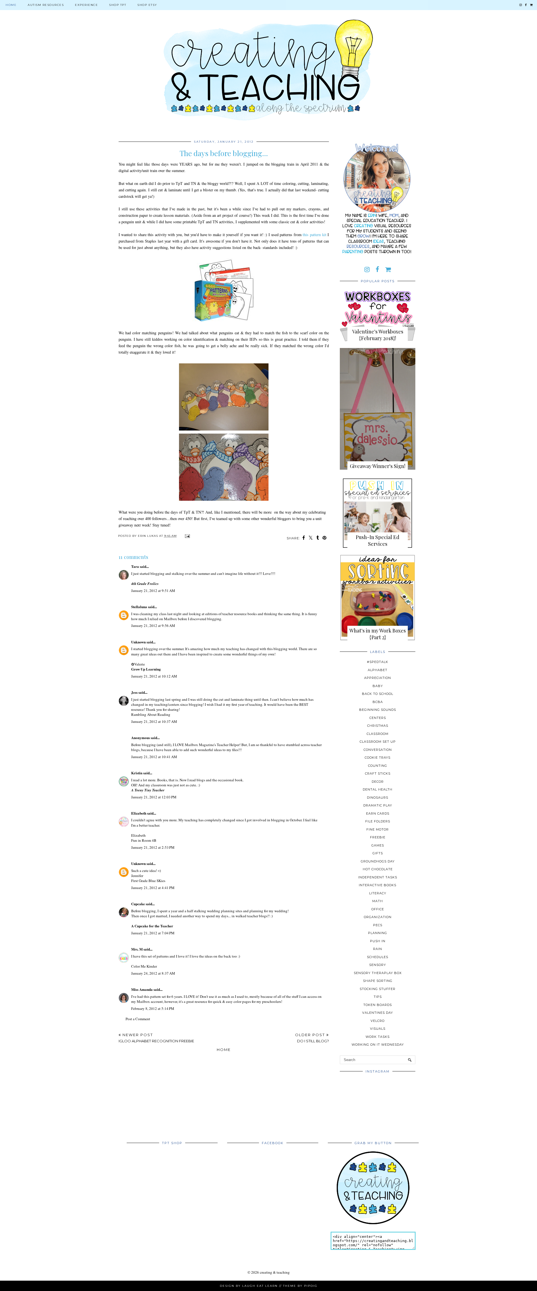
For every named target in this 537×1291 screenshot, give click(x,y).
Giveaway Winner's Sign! (377, 466)
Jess (134, 692)
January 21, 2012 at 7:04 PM (153, 932)
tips (378, 997)
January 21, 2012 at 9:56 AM (153, 625)
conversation (378, 750)
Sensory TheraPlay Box (378, 973)
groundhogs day (378, 861)
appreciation (377, 678)
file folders (377, 821)
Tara (135, 566)
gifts (378, 853)
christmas (377, 726)
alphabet (377, 670)
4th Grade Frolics (145, 583)
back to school (377, 694)
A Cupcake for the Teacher (152, 925)
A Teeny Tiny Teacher (147, 790)
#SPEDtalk (377, 662)
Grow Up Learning (146, 669)
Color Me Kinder (144, 966)
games (377, 845)
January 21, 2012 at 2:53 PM (153, 847)
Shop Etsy (147, 5)
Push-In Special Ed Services (377, 540)
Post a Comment (138, 1018)
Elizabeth (138, 813)
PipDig (310, 1286)
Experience (86, 5)
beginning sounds (377, 710)
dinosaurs (377, 797)
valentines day (377, 1013)
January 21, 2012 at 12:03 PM (153, 796)
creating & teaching (275, 1272)
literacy (377, 893)
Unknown (138, 642)
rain (377, 949)
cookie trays (377, 757)
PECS (377, 925)
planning (377, 933)
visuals (377, 1029)
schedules (377, 957)
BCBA (378, 702)
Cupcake (138, 903)
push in (377, 941)
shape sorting (377, 981)
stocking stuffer (377, 989)
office (377, 909)
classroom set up (378, 742)
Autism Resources (46, 5)
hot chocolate (378, 869)
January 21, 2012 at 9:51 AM (153, 590)
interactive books (377, 885)
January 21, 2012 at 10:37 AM (154, 721)
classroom (377, 734)
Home (11, 5)
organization (378, 917)
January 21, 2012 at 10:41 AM (154, 756)
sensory (377, 965)
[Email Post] (186, 536)
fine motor (377, 829)
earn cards (377, 813)
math (377, 901)
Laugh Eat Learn (260, 1286)
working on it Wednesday (378, 1045)
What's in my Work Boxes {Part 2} (377, 634)
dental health (377, 789)
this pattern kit (314, 234)
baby (378, 686)
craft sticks (377, 773)
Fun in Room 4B (143, 840)
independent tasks (377, 877)
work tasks (378, 1037)
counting (377, 766)
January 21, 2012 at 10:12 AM (154, 676)
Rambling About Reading (150, 714)
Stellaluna (139, 606)
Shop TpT (117, 5)
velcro (378, 1021)
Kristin (136, 772)
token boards (377, 1005)
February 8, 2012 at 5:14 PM (152, 1008)
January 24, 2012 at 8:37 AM (153, 973)
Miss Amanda (142, 989)
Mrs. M (137, 949)
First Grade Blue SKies (148, 880)
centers (377, 718)
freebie (377, 837)
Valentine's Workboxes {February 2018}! (377, 335)
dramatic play (377, 805)
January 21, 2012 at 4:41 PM (153, 887)
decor (378, 782)
